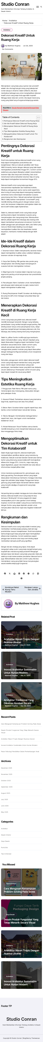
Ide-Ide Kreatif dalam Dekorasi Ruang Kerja (20, 123)
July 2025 (4, 799)
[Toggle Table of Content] (37, 118)
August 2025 (5, 793)
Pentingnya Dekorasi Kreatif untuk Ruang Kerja (21, 121)
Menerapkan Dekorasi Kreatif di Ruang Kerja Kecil (21, 127)
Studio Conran (15, 4)
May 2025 (4, 812)
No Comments (7, 49)
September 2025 (7, 787)
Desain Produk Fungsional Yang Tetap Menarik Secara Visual (20, 731)
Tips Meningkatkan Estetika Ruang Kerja (19, 131)
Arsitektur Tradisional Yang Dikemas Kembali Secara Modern (19, 703)
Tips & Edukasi (6, 854)
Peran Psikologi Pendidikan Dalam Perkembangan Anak (20, 751)
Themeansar (35, 1038)
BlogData (26, 1038)
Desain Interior (6, 835)
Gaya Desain (5, 841)
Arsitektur (6, 30)
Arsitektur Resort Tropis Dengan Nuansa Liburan (18, 739)
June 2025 (5, 806)
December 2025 (6, 768)
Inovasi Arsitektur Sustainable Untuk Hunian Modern (19, 745)
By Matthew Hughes (13, 46)
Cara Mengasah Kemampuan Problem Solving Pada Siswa (21, 724)
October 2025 (6, 780)
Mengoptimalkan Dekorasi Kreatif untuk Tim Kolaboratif (21, 135)
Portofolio (4, 847)
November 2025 (6, 774)
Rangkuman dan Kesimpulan (15, 139)
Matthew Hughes (29, 603)
